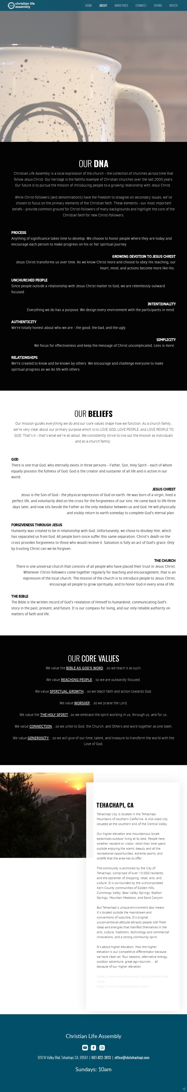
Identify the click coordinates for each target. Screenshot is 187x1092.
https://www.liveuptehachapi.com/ (122, 986)
